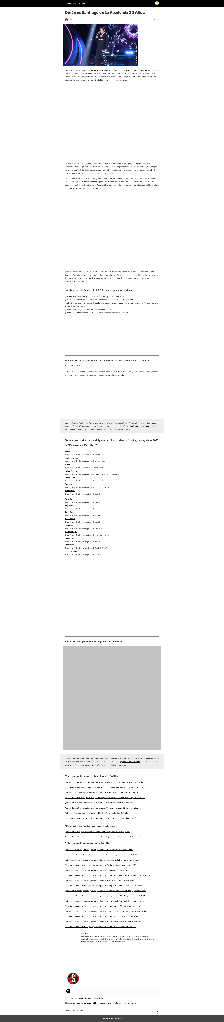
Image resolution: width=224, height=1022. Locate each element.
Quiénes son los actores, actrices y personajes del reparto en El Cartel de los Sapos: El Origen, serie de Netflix (105, 890)
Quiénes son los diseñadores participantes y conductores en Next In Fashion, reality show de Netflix (101, 792)
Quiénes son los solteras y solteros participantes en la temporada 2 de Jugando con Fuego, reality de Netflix (104, 782)
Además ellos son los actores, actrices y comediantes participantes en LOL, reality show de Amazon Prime (104, 836)
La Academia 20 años (92, 1003)
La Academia (79, 998)
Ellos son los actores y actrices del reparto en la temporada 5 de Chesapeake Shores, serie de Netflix (101, 854)
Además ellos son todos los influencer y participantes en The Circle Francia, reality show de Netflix (101, 808)
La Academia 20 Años (99, 70)
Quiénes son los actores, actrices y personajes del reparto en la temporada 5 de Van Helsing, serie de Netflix (104, 901)
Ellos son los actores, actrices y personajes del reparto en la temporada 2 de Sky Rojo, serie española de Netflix (105, 896)
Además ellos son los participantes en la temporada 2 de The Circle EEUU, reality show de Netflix (101, 818)
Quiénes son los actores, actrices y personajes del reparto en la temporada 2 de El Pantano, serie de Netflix (104, 921)
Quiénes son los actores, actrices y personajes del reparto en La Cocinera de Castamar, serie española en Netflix (106, 911)
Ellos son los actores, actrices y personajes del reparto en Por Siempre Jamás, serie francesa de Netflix (102, 865)
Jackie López (70, 512)
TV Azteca (124, 70)
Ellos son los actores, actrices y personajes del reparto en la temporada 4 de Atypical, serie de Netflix (102, 916)
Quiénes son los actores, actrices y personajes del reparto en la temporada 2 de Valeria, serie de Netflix (102, 860)
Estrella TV (145, 70)
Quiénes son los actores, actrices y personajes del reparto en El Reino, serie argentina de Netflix (100, 870)
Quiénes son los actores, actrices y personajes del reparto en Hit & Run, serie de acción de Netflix (100, 880)
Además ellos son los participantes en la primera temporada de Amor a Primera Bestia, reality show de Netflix (105, 797)
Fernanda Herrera (72, 551)
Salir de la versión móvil (112, 1018)
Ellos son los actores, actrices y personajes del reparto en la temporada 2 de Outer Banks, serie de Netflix (103, 885)
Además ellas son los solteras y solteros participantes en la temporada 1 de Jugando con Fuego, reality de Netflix (106, 787)
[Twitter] (68, 991)
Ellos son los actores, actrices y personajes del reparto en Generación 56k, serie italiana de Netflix (100, 926)
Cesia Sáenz (69, 499)
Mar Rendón (70, 518)
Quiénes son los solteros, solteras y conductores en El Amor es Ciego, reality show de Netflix (99, 802)
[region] (112, 102)
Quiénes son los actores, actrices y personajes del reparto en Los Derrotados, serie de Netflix (99, 849)
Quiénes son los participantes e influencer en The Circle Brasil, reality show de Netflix (96, 813)
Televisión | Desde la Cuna (95, 998)
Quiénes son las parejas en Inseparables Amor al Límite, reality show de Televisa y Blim (97, 831)
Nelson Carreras (71, 471)
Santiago (68, 484)
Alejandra (69, 505)
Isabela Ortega (70, 538)
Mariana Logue (71, 531)
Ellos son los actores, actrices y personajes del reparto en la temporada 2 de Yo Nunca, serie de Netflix (102, 906)
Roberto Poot (70, 477)
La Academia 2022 (108, 1003)
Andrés (68, 451)
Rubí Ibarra (70, 544)
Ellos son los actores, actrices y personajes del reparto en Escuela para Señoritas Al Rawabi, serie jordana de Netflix (107, 875)
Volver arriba (154, 1012)
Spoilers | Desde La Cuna (139, 426)
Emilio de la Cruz (72, 458)
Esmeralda (69, 525)
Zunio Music (70, 490)
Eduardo (68, 464)
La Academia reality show (126, 1003)
